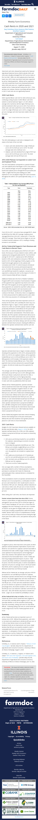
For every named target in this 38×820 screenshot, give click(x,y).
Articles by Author (19, 747)
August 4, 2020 (22, 429)
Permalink (7, 65)
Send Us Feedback (19, 716)
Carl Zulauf (19, 39)
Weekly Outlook (19, 751)
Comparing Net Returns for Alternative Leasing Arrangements (11, 692)
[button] (35, 8)
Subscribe (19, 775)
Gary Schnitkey (9, 29)
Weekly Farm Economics (19, 753)
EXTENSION (28, 723)
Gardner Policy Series (19, 755)
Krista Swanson (19, 29)
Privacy (27, 736)
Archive (19, 743)
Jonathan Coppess (19, 31)
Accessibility (20, 736)
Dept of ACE (10, 723)
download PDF (19, 15)
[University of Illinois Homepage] (19, 730)
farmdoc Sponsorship (19, 777)
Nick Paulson (29, 29)
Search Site (19, 745)
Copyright (11, 736)
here (10, 673)
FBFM (19, 723)
